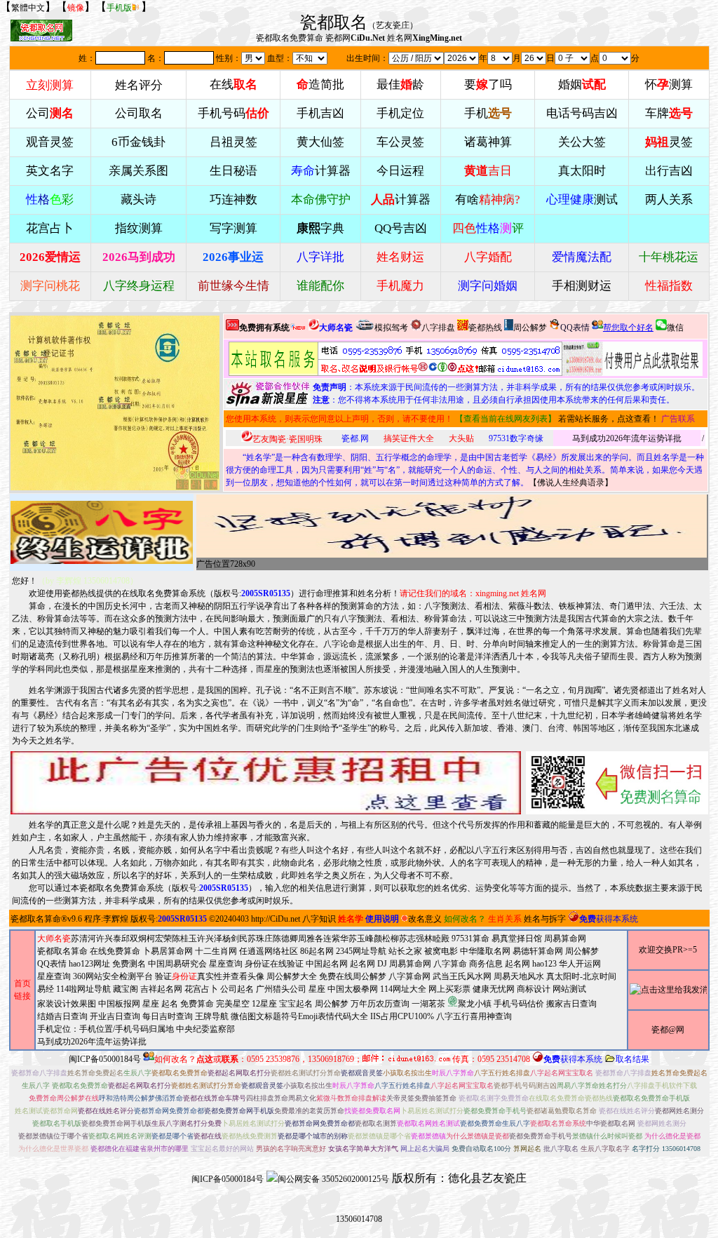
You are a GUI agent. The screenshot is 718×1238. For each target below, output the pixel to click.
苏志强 (411, 938)
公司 (50, 113)
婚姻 (582, 84)
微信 (675, 327)
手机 (488, 113)
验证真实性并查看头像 (209, 976)
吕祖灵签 (233, 142)
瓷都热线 (485, 327)
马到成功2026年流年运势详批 (627, 438)
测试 (582, 199)
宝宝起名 (296, 1004)
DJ (382, 964)
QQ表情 (52, 964)
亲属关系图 (138, 170)
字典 (320, 228)
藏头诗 (138, 199)
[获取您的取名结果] (632, 359)
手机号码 (233, 113)
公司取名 (139, 113)
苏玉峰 (361, 938)
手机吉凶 (320, 113)
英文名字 (50, 170)
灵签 (669, 142)
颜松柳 (386, 938)
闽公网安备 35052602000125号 (333, 1179)
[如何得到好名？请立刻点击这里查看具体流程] (395, 359)
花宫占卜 (201, 989)
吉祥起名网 (161, 989)
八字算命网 (409, 976)
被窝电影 (441, 951)
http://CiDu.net (275, 919)
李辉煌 (115, 919)
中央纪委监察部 (205, 1029)
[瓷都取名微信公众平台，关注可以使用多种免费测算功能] (617, 782)
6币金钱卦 (138, 142)
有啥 (487, 199)
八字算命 (450, 964)
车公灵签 (400, 142)
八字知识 (319, 919)
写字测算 (233, 228)
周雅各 (310, 938)
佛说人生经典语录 (570, 482)
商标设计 (533, 989)
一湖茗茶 (428, 1004)
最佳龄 (400, 84)
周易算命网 (410, 964)
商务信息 (486, 964)
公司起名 (237, 989)
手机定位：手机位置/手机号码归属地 (105, 1029)
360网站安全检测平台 (113, 976)
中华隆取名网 (485, 951)
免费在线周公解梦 (352, 976)
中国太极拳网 (352, 989)
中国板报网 (119, 1004)
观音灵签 (50, 142)
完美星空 (233, 1004)
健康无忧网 (494, 989)
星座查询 (54, 976)
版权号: (252, 593)
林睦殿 (436, 938)
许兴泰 (108, 938)
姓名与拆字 (545, 919)
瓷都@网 (667, 1030)
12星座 (264, 1004)
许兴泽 (209, 938)
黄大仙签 (320, 142)
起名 (169, 1004)
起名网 (362, 964)
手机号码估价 (519, 1004)
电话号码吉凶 (582, 113)
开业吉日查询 (115, 1016)
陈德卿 (285, 938)
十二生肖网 (216, 951)
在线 (233, 84)
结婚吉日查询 (62, 1016)
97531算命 (470, 938)
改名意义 (425, 919)
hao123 (544, 964)
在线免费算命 (115, 951)
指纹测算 (139, 228)
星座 (317, 989)
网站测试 (569, 989)
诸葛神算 (488, 142)
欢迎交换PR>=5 (668, 950)
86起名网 (317, 951)
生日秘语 (233, 170)
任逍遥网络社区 (268, 951)
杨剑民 (235, 938)
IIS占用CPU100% (402, 1016)
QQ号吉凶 (400, 228)
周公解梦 (530, 327)
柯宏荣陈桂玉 (172, 938)
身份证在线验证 (274, 964)
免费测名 (129, 964)
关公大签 (582, 142)
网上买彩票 (449, 989)
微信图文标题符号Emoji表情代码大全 (299, 1016)
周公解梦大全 (291, 976)
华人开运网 (580, 964)
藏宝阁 (125, 989)
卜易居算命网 (167, 951)
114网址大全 (403, 989)
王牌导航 (212, 1016)
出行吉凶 (669, 170)
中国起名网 (327, 964)
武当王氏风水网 (462, 976)
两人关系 (669, 199)
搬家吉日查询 (571, 1004)
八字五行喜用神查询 (474, 1016)
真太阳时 (582, 170)
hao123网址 (89, 964)
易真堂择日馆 (517, 938)
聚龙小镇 (475, 1004)
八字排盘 (438, 327)
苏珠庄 (260, 938)
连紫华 (335, 938)
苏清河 (83, 938)
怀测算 (669, 84)
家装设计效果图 (66, 1004)
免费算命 (197, 1004)
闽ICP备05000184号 (105, 1059)
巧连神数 (233, 199)
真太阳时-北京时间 (581, 976)
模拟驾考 (391, 327)
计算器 (321, 170)
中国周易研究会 (177, 964)
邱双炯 (134, 938)
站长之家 (405, 951)
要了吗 (488, 84)
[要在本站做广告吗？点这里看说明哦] (266, 782)
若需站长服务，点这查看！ (608, 419)
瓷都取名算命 (36, 919)
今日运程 (400, 170)
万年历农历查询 (380, 1004)
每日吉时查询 (167, 1016)
